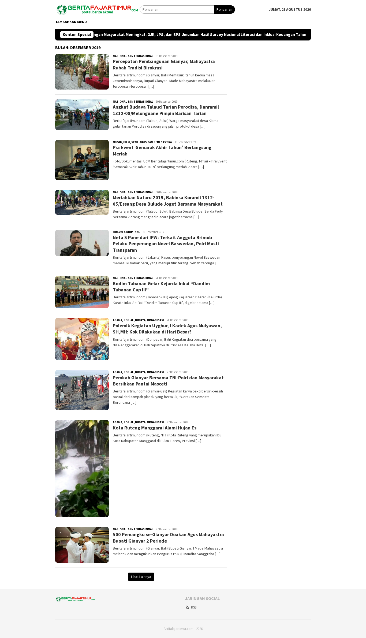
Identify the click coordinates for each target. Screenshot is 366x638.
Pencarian (224, 9)
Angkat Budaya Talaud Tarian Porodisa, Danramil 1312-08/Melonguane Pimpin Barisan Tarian (166, 110)
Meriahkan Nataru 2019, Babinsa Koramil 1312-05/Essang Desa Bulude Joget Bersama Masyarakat (168, 200)
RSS (193, 607)
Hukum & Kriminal (126, 232)
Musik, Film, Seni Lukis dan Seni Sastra (142, 142)
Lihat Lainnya (141, 576)
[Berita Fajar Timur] (97, 8)
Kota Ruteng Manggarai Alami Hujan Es (154, 428)
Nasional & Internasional (133, 56)
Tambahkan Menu (71, 21)
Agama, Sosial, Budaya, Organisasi (138, 320)
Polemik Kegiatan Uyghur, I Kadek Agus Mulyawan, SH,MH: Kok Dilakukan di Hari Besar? (167, 328)
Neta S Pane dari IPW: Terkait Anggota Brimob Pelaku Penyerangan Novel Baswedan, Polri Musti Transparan (166, 243)
